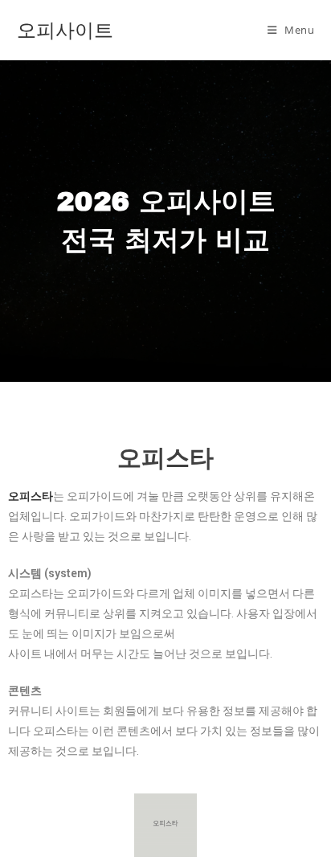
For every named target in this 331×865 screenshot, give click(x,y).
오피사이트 (65, 29)
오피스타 (165, 458)
